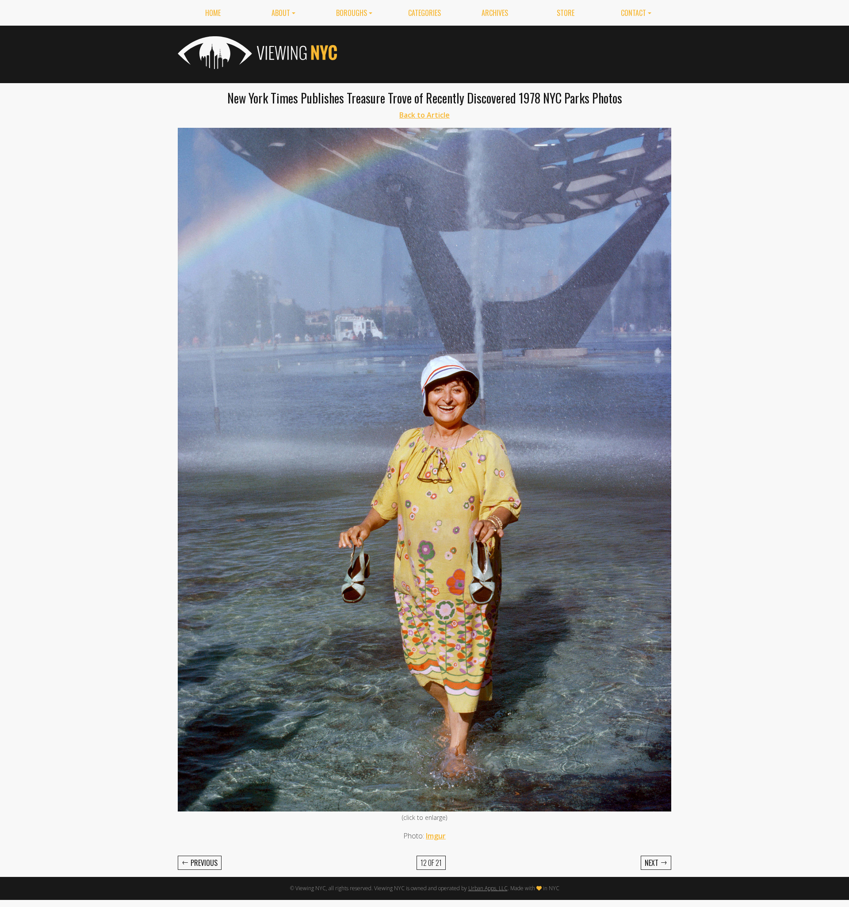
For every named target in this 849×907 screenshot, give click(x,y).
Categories (424, 13)
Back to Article (424, 115)
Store (565, 13)
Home (213, 13)
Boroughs (351, 13)
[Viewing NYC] (256, 53)
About (281, 13)
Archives (495, 13)
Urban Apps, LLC (488, 888)
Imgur (436, 836)
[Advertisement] (510, 53)
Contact (633, 13)
